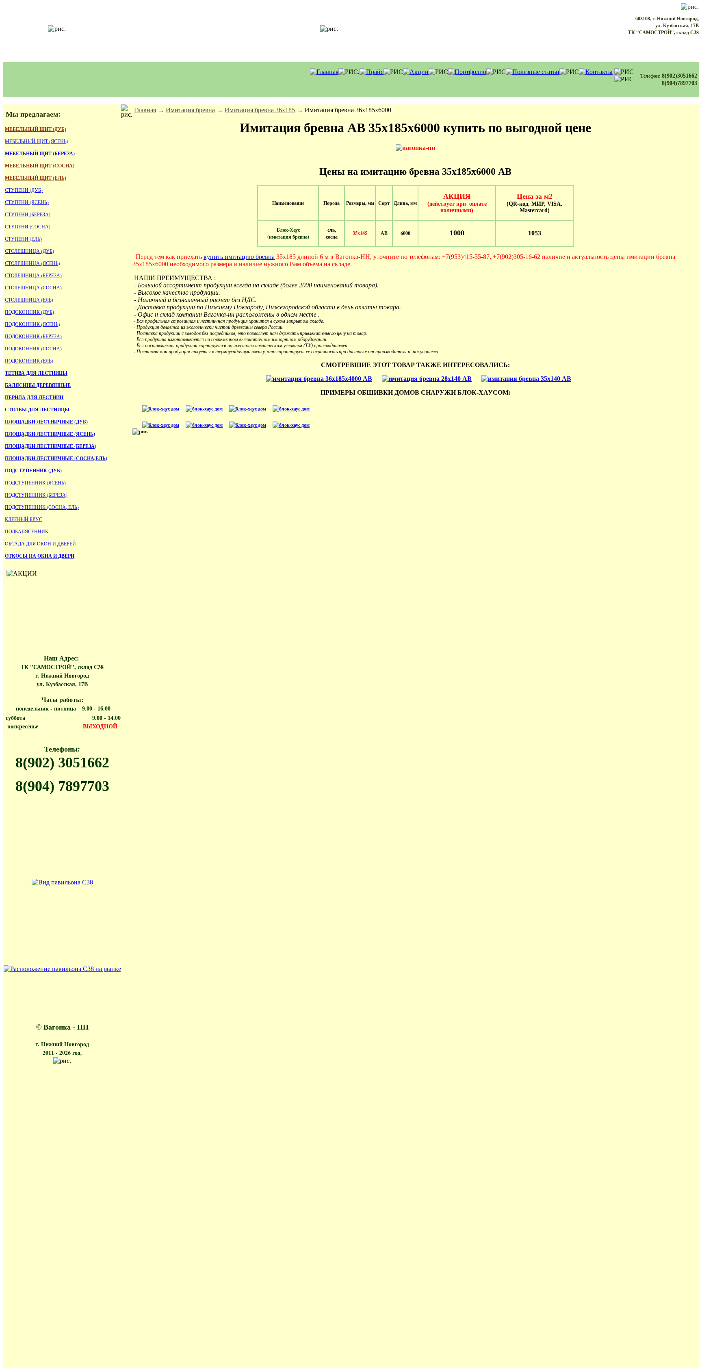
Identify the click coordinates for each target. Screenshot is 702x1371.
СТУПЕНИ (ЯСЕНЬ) (27, 202)
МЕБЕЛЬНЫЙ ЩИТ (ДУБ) (35, 129)
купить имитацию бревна (239, 256)
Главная (145, 109)
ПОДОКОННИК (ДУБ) (29, 312)
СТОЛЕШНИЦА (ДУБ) (29, 251)
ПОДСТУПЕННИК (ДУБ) (33, 470)
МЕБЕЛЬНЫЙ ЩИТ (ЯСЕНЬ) (36, 141)
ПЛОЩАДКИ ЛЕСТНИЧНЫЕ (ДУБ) (46, 421)
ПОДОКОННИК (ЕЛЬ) (29, 360)
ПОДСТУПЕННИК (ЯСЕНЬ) (35, 482)
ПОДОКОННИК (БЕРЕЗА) (33, 336)
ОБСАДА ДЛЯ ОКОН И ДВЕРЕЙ (40, 543)
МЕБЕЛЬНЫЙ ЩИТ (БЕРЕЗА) (40, 153)
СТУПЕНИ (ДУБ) (24, 190)
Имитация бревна (190, 109)
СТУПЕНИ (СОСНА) (27, 226)
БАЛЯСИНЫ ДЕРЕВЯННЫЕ (38, 385)
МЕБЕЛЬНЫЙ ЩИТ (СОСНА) (39, 165)
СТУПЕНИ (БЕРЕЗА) (27, 214)
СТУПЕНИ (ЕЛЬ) (23, 238)
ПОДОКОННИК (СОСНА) (33, 348)
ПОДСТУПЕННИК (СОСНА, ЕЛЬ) (42, 507)
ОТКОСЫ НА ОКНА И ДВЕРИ (39, 555)
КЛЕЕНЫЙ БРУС (23, 519)
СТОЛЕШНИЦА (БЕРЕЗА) (33, 275)
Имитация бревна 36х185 (260, 109)
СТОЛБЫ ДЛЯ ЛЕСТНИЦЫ (37, 409)
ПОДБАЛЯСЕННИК (26, 531)
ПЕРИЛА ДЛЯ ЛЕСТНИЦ (34, 397)
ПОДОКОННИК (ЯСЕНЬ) (32, 324)
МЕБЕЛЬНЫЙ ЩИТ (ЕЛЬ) (35, 177)
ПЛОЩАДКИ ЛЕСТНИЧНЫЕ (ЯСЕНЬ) (50, 433)
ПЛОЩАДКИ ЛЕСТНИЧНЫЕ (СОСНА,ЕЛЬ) (56, 458)
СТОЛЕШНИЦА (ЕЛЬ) (29, 299)
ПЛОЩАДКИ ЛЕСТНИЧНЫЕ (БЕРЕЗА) (50, 446)
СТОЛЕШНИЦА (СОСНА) (33, 287)
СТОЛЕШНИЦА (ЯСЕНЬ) (32, 263)
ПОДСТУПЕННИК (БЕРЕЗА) (36, 494)
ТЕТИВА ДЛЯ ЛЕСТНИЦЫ (36, 372)
